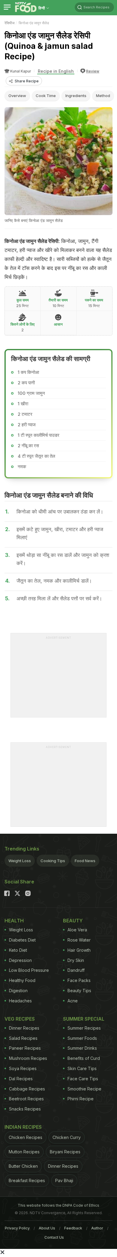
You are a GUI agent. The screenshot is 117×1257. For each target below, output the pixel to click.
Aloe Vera (77, 929)
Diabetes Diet (22, 939)
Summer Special (83, 1019)
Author (97, 1228)
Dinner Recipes (24, 1028)
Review (92, 71)
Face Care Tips (83, 1078)
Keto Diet (18, 950)
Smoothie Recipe (84, 1088)
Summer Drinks (82, 1048)
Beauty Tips (79, 990)
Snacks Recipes (25, 1108)
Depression (20, 960)
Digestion (18, 990)
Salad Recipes (23, 1038)
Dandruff (76, 970)
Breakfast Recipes (27, 1180)
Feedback (73, 1228)
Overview (17, 95)
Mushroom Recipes (28, 1058)
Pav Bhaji (64, 1180)
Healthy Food (22, 980)
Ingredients (75, 95)
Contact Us (54, 1237)
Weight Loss (19, 860)
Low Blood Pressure (29, 970)
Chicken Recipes (25, 1137)
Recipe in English (56, 71)
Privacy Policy (17, 1228)
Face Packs (79, 980)
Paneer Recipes (25, 1048)
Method (103, 95)
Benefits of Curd (84, 1058)
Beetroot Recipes (26, 1098)
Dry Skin (76, 960)
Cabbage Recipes (27, 1088)
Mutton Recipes (24, 1151)
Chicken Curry (66, 1137)
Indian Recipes (23, 1127)
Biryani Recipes (65, 1151)
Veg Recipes (19, 1019)
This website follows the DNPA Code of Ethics (58, 1205)
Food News (85, 860)
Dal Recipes (21, 1078)
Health (14, 921)
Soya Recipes (23, 1068)
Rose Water (79, 939)
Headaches (20, 1000)
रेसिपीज (9, 23)
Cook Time (46, 95)
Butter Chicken (23, 1166)
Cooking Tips (52, 860)
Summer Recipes (84, 1028)
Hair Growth (79, 950)
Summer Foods (82, 1038)
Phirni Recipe (81, 1098)
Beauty (73, 921)
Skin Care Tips (82, 1068)
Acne (73, 1000)
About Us (47, 1228)
